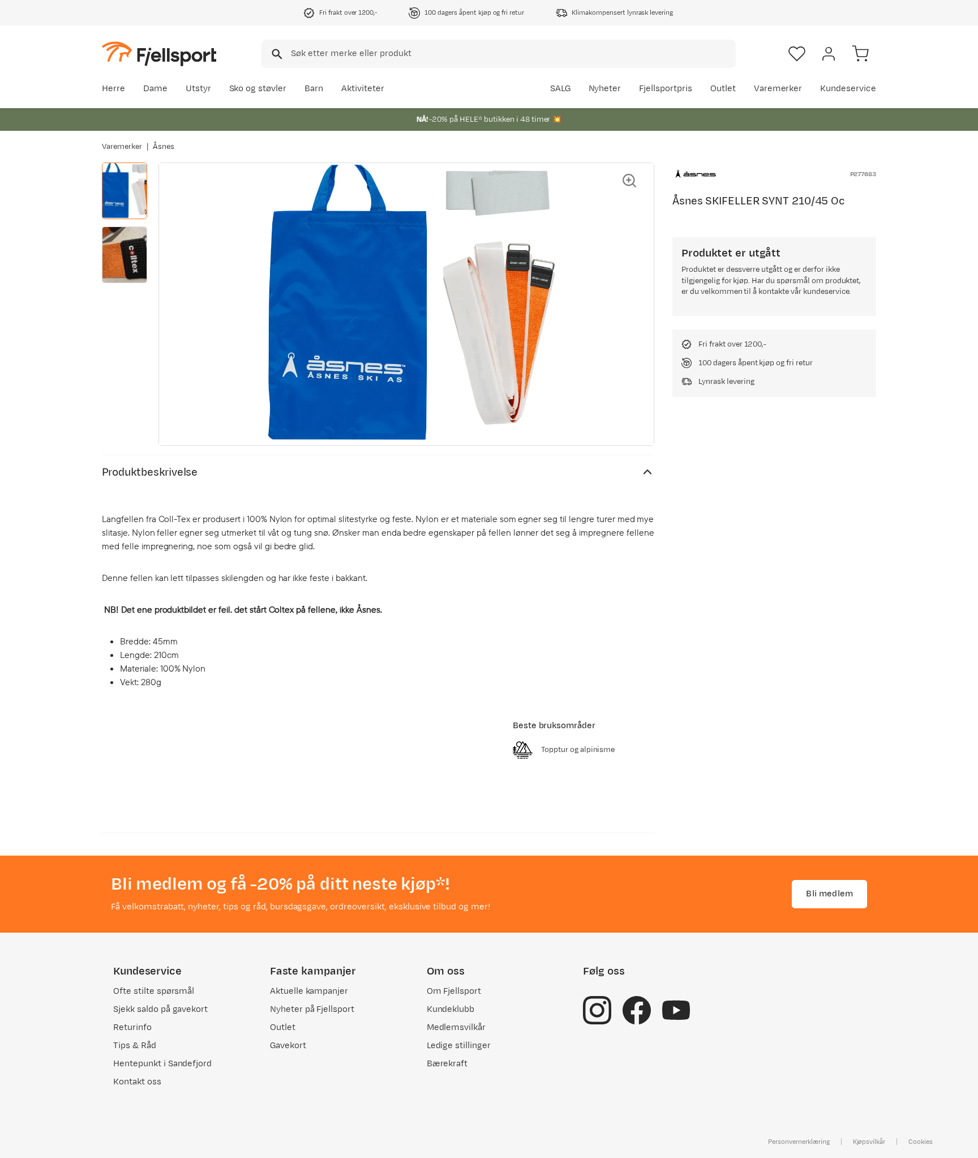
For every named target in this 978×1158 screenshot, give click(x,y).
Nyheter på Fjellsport (312, 1009)
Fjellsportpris (665, 89)
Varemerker (778, 89)
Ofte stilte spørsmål (153, 991)
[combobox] (498, 54)
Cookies (920, 1141)
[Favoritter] (797, 54)
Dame (155, 89)
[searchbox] (512, 53)
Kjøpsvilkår (869, 1141)
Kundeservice (848, 89)
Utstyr (198, 89)
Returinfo (132, 1027)
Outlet (723, 89)
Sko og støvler (258, 89)
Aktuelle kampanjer (309, 991)
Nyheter (605, 89)
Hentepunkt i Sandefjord (162, 1064)
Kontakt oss (137, 1082)
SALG (560, 89)
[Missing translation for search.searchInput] (276, 54)
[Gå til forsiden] (159, 53)
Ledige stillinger (459, 1046)
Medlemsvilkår (456, 1027)
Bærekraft (447, 1064)
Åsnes (163, 147)
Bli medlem (829, 894)
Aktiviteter (362, 89)
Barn (313, 89)
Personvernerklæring (798, 1141)
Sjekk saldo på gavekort (160, 1009)
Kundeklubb (451, 1009)
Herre (113, 89)
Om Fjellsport (454, 991)
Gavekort (288, 1046)
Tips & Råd (134, 1046)
